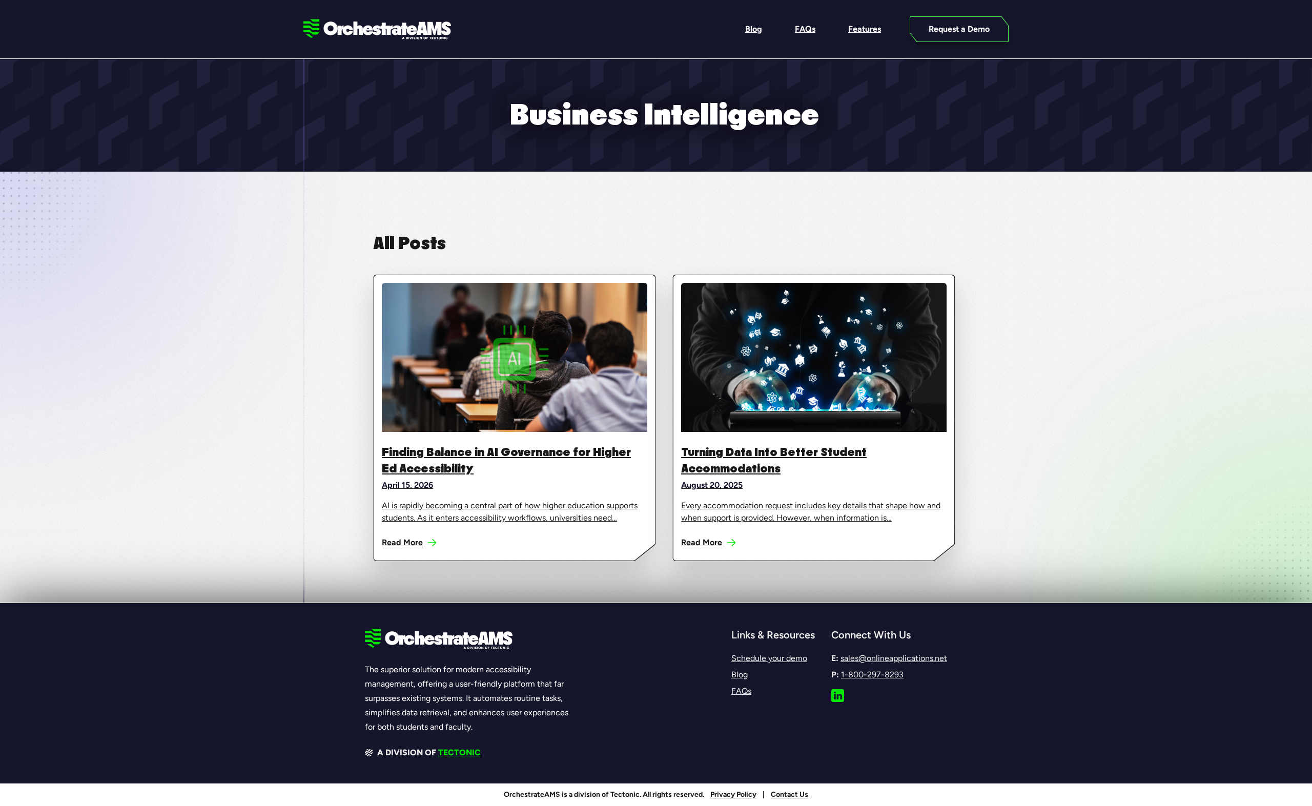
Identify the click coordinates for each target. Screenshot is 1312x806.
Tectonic (459, 752)
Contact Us (789, 794)
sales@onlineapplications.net (893, 658)
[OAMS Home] (377, 29)
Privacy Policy (733, 794)
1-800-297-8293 (872, 674)
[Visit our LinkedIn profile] (837, 695)
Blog (739, 674)
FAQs (741, 691)
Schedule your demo (769, 658)
